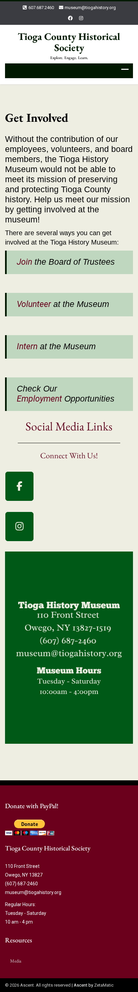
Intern (27, 346)
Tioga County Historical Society (69, 42)
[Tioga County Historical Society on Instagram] (19, 526)
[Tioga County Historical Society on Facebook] (19, 486)
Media (15, 961)
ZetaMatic (104, 985)
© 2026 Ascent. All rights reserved (38, 985)
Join (24, 262)
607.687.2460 (41, 7)
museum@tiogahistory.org (90, 7)
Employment (39, 399)
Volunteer (34, 304)
